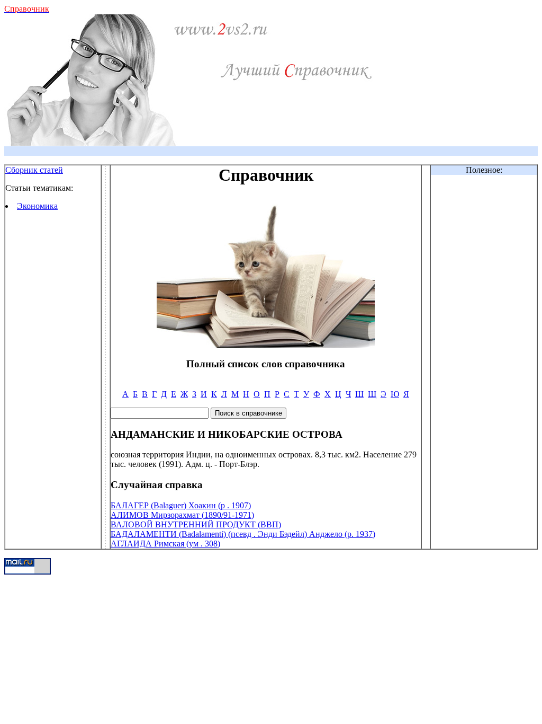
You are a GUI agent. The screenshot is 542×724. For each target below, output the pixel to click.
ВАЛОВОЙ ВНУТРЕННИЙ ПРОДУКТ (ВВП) (196, 524)
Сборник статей (34, 169)
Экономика (37, 205)
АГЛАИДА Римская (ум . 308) (165, 543)
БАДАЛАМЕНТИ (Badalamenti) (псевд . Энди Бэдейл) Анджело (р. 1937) (243, 533)
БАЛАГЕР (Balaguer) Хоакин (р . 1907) (181, 505)
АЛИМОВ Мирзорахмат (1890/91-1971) (182, 514)
